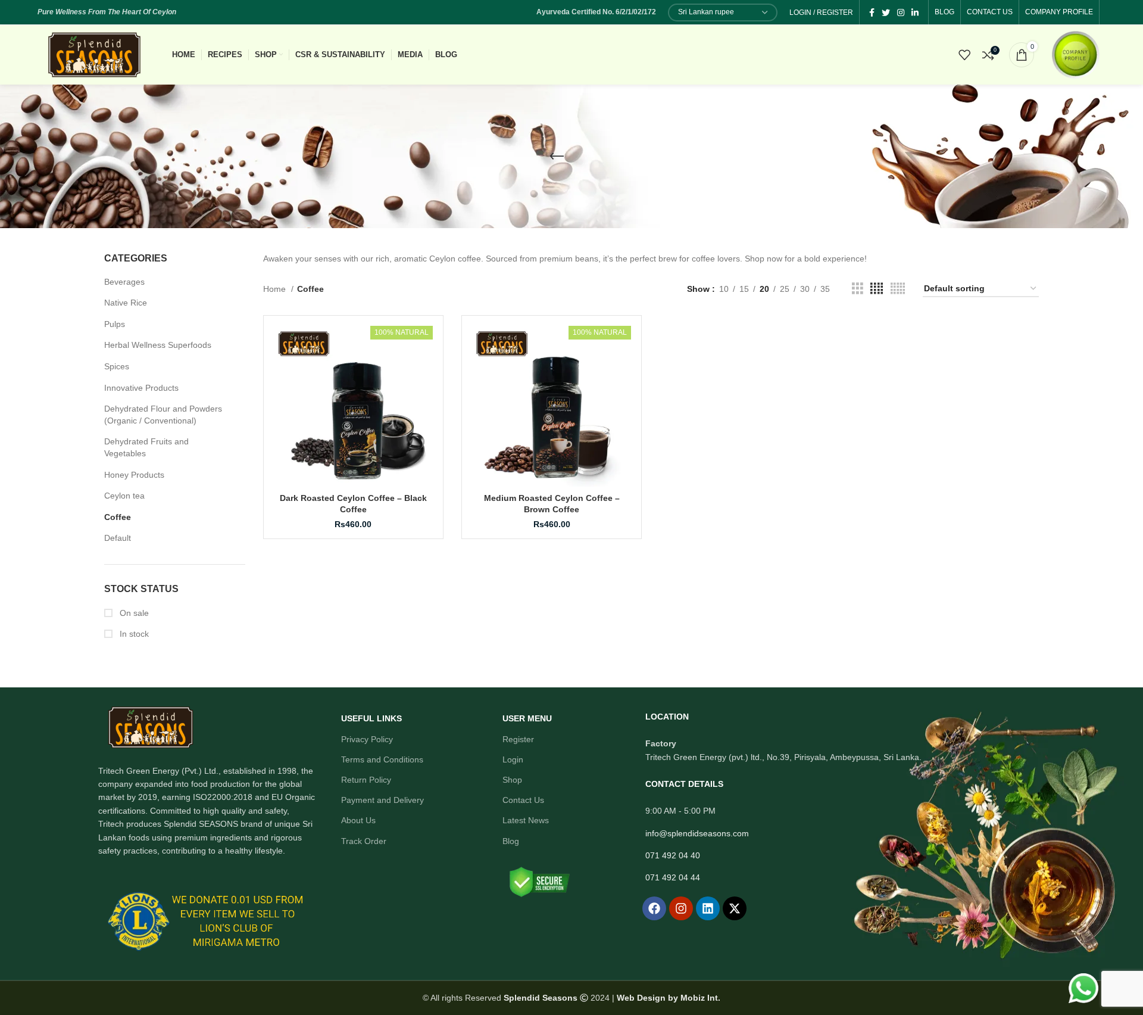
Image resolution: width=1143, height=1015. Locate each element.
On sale (133, 613)
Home (275, 289)
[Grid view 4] (876, 288)
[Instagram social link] (901, 12)
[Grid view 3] (857, 288)
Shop (512, 779)
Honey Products (134, 475)
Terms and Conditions (382, 759)
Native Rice (125, 302)
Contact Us (523, 800)
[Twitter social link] (886, 12)
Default (117, 538)
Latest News (525, 820)
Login (512, 759)
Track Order (363, 841)
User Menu (527, 718)
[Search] (938, 55)
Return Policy (366, 779)
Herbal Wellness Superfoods (157, 345)
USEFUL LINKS (371, 718)
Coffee (117, 517)
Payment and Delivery (382, 800)
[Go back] (557, 157)
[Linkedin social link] (915, 12)
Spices (116, 366)
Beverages (124, 282)
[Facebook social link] (872, 12)
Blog (510, 841)
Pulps (114, 324)
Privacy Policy (367, 739)
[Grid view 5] (898, 288)
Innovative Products (141, 388)
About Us (358, 820)
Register (518, 739)
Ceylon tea (124, 495)
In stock (133, 634)
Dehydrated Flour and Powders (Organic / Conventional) (163, 414)
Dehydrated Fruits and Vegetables (146, 447)
